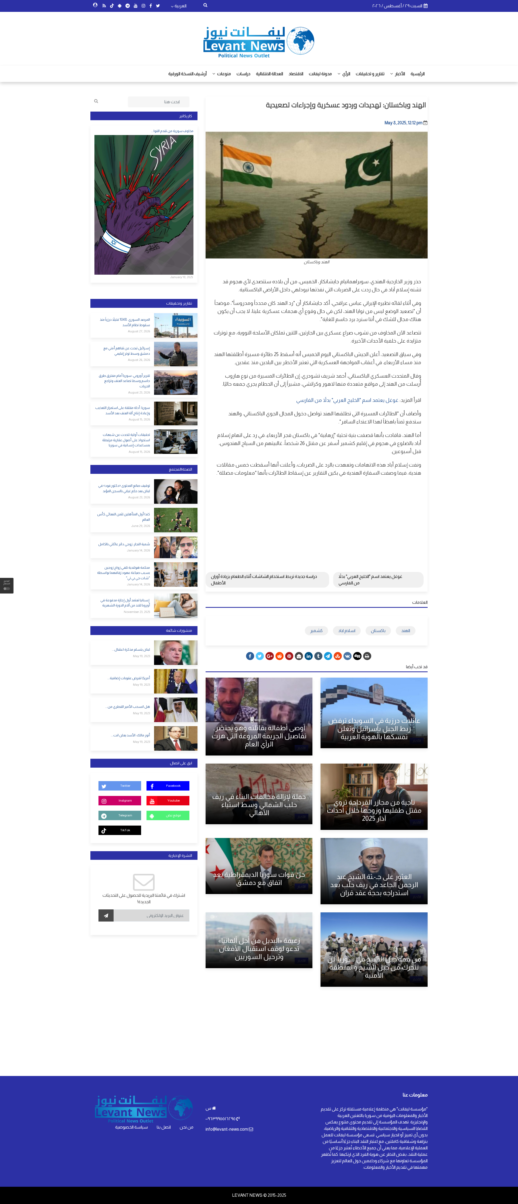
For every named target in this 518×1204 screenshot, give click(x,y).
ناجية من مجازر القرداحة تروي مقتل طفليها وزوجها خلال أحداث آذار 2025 (374, 810)
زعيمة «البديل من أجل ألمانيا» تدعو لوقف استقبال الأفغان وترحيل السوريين (259, 948)
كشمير (316, 630)
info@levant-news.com (227, 1129)
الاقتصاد (296, 73)
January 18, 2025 (181, 277)
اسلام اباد (346, 630)
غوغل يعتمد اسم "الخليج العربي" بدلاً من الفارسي (347, 400)
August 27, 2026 (139, 331)
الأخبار (399, 73)
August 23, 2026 (139, 392)
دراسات (243, 73)
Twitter (125, 786)
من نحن (186, 1127)
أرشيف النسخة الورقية (187, 73)
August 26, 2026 (139, 360)
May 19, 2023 (141, 656)
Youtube (173, 800)
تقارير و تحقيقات (370, 73)
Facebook (173, 786)
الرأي (346, 73)
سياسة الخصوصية (131, 1127)
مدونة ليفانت (320, 73)
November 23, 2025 (137, 612)
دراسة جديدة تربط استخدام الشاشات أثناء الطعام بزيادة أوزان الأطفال (264, 579)
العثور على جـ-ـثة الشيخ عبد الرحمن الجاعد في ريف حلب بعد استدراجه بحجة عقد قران (374, 884)
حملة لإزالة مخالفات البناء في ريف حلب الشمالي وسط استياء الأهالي (259, 804)
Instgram (125, 800)
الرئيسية (418, 73)
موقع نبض (173, 815)
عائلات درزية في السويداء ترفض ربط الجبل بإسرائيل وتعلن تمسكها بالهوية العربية (374, 728)
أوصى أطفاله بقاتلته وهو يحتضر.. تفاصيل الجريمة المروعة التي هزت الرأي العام (259, 736)
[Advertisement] (316, 520)
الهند (405, 630)
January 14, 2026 (138, 550)
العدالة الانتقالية (269, 73)
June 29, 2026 (140, 526)
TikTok (125, 830)
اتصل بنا (164, 1127)
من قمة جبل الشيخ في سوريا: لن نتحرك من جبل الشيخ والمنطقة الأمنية (374, 967)
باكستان (378, 630)
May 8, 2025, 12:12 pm (403, 122)
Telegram (125, 815)
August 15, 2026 (139, 419)
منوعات (223, 73)
